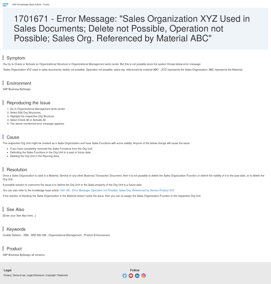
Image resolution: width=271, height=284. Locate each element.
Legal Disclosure (35, 275)
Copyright (50, 275)
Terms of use (19, 275)
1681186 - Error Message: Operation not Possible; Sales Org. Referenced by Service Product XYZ (117, 190)
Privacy (7, 275)
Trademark (62, 275)
